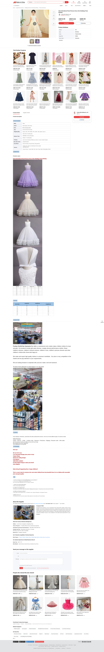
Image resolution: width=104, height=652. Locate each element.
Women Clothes (40, 537)
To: (18, 556)
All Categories (16, 5)
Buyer (66, 5)
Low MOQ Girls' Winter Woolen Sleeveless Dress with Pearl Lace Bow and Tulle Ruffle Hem (58, 85)
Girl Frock (61, 633)
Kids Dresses (47, 633)
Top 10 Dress (86, 633)
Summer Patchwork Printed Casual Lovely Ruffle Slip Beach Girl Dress (45, 66)
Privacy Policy (69, 648)
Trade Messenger (30, 641)
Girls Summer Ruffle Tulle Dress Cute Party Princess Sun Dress (84, 85)
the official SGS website (38, 503)
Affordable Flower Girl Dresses (43, 628)
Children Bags (33, 537)
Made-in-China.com (47, 646)
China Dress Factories (17, 633)
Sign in (90, 2)
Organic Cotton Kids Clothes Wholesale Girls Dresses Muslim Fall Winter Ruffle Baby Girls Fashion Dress (58, 66)
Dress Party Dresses (54, 633)
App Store (16, 641)
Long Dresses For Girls (78, 633)
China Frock (25, 633)
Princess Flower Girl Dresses (55, 628)
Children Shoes (28, 537)
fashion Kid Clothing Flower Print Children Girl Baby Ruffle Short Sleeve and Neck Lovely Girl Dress (45, 104)
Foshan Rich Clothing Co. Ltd (66, 14)
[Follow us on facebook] (82, 641)
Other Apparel (24, 628)
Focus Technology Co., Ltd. (44, 648)
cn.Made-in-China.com (62, 646)
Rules (90, 5)
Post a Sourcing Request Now (43, 568)
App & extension (77, 5)
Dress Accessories (46, 537)
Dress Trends (16, 636)
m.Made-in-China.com (54, 646)
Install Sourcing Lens (40, 641)
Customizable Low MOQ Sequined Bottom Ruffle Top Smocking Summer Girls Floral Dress (19, 85)
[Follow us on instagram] (85, 641)
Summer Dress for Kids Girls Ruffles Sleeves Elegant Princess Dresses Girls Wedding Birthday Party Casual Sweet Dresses (45, 85)
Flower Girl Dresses (42, 7)
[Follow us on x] (84, 641)
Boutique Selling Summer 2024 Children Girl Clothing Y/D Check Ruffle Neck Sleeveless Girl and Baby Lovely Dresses (71, 66)
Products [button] (30, 2)
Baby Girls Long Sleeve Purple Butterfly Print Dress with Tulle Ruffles (84, 104)
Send (21, 568)
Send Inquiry (66, 23)
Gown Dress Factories (33, 633)
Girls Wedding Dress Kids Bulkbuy (26, 636)
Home (14, 7)
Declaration (63, 648)
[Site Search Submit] (67, 2)
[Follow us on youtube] (87, 641)
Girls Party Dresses (69, 633)
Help (71, 5)
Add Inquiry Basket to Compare (35, 45)
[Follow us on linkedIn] (90, 641)
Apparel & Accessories (20, 7)
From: (18, 553)
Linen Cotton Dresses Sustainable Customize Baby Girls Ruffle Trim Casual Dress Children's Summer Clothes (71, 104)
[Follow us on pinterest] (88, 641)
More (14, 638)
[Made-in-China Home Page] (19, 2)
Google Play (22, 641)
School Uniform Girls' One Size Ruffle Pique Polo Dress (31, 66)
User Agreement (58, 648)
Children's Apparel (17, 628)
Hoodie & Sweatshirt (32, 628)
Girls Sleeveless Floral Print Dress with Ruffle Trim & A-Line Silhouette (32, 85)
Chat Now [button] (84, 23)
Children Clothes (22, 537)
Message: (17, 559)
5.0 (78, 113)
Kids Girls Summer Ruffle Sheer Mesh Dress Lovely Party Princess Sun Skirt (19, 66)
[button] (63, 2)
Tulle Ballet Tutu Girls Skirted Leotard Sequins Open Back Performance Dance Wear (67, 613)
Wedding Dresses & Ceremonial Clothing (31, 7)
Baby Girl (40, 633)
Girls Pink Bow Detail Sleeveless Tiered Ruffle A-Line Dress (84, 66)
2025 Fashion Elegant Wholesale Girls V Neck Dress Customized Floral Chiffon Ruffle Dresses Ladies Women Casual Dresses (32, 104)
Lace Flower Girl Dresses (66, 628)
